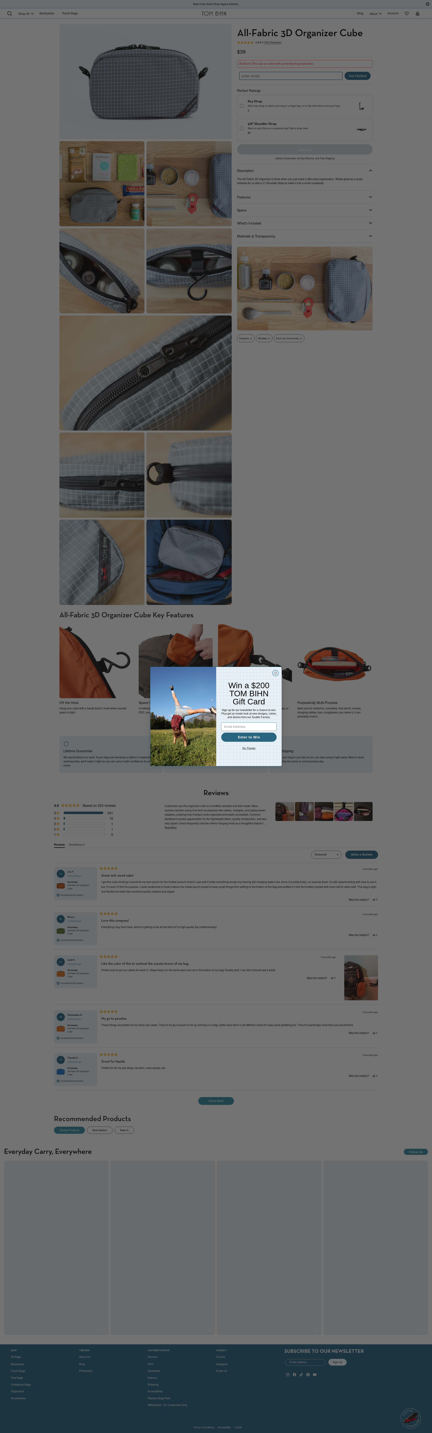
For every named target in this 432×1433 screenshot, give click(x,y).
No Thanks (248, 748)
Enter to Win (249, 737)
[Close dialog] (275, 673)
